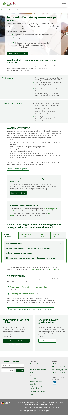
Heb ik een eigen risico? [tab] (14, 243)
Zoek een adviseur (18, 193)
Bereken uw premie (47, 341)
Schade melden (60, 372)
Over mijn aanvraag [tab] (56, 235)
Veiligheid (51, 402)
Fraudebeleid (34, 384)
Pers (31, 394)
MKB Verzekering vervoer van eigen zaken (28, 10)
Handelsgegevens (61, 370)
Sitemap (51, 405)
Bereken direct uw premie (18, 169)
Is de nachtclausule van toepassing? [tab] (19, 253)
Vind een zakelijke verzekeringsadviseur (16, 341)
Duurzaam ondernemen (38, 370)
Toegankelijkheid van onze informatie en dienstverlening (40, 407)
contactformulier (36, 270)
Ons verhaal (34, 364)
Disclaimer (59, 402)
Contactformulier (60, 367)
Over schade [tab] (43, 235)
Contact (57, 364)
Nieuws (32, 373)
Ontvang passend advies (18, 53)
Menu (64, 3)
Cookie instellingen (31, 405)
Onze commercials (36, 381)
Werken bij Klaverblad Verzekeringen (37, 388)
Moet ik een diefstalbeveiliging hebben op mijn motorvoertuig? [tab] (28, 248)
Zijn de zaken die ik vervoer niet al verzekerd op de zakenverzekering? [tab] (30, 258)
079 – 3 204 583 (54, 270)
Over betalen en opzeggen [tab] (26, 235)
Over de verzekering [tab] (8, 235)
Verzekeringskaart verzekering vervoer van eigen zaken (30, 309)
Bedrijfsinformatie (36, 367)
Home (3, 10)
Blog (31, 375)
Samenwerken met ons (37, 391)
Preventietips (34, 378)
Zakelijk (10, 10)
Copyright (43, 405)
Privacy (43, 402)
